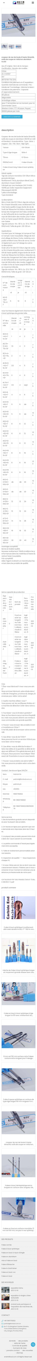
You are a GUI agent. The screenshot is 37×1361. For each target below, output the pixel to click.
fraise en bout (6, 1276)
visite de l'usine (19, 1343)
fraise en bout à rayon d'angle (13, 1253)
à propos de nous (19, 1348)
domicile (12, 1341)
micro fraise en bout (9, 1260)
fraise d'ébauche (7, 1264)
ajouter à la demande (12, 116)
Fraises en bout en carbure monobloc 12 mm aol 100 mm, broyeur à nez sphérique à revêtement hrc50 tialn (18, 1230)
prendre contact (13, 1350)
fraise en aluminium (8, 1256)
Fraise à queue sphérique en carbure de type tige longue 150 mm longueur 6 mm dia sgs (18, 1100)
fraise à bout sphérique (10, 1249)
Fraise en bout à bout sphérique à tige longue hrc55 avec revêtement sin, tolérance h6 (18, 1014)
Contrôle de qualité (19, 1345)
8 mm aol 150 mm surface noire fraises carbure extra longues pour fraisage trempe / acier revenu (18, 1057)
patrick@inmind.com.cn (12, 1324)
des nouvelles (27, 1350)
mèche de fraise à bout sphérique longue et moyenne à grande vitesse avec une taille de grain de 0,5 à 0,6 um (18, 971)
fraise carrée (6, 1245)
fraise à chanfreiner (9, 1268)
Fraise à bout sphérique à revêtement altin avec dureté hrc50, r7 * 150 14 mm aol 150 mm (18, 928)
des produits (23, 1341)
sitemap (19, 1353)
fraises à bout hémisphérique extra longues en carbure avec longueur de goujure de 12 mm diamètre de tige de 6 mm (18, 1186)
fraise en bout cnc (8, 1272)
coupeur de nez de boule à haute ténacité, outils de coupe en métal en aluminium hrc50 (18, 1143)
